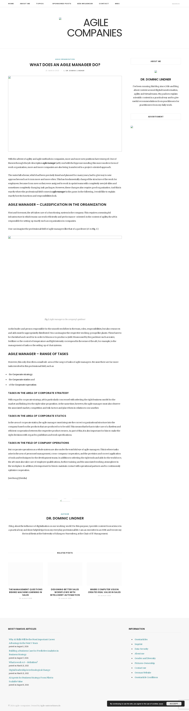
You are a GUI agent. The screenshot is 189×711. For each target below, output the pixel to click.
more (161, 704)
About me (25, 3)
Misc (117, 3)
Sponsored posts (61, 3)
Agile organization (65, 59)
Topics (40, 3)
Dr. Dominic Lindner (75, 71)
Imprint (138, 644)
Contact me (140, 668)
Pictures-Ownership (145, 663)
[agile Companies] (94, 27)
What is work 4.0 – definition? (23, 662)
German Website (143, 672)
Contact (104, 3)
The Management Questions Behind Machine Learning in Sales (25, 592)
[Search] (169, 4)
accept (174, 703)
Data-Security (141, 649)
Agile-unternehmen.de (50, 706)
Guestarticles (141, 639)
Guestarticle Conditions (146, 677)
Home (11, 3)
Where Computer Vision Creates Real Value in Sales (104, 591)
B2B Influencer (85, 3)
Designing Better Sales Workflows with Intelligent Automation (65, 592)
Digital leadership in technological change (29, 670)
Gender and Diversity (145, 658)
